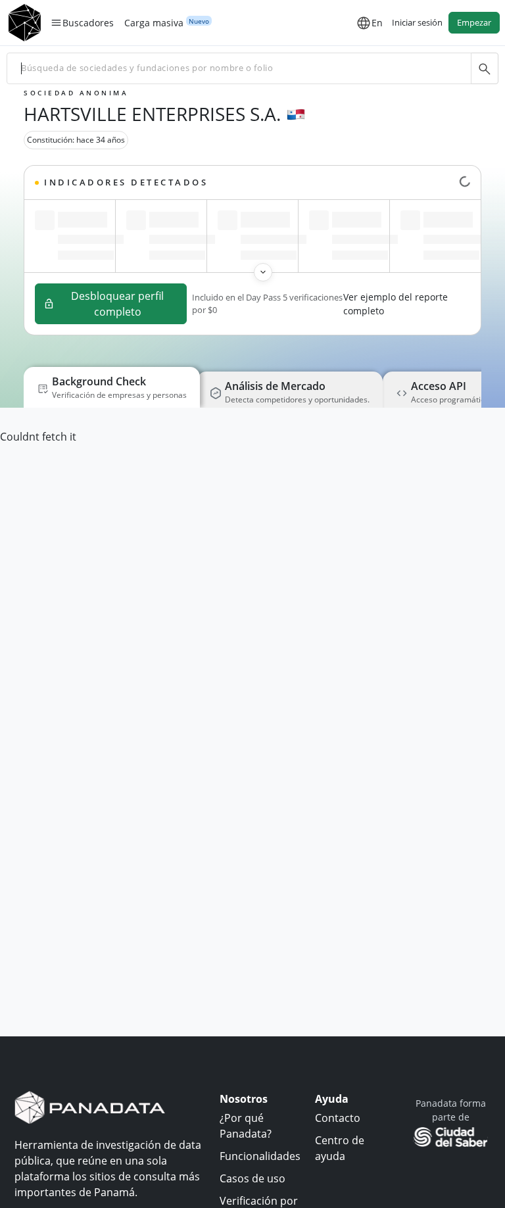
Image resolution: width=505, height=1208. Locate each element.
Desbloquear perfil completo (117, 304)
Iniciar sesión (417, 22)
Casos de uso (252, 1178)
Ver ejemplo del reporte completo (395, 304)
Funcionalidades (260, 1156)
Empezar (474, 22)
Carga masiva (153, 23)
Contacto (337, 1118)
